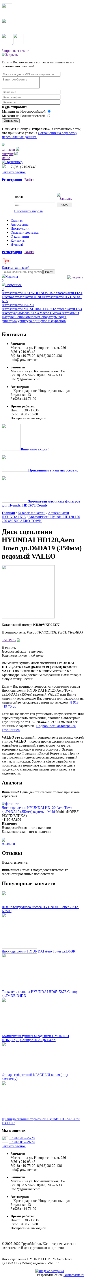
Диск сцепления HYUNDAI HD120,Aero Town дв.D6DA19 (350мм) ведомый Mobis (37, 810)
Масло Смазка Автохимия (59, 313)
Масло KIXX (29, 313)
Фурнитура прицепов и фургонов (40, 321)
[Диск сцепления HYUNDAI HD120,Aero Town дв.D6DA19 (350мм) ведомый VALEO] (28, 617)
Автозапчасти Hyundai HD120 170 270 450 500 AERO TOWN (41, 519)
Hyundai (17, 244)
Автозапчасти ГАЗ (68, 309)
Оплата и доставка (25, 232)
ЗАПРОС (9, 640)
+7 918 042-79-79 (22, 1142)
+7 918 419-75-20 (22, 1138)
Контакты (18, 240)
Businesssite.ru (74, 1275)
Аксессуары (11, 313)
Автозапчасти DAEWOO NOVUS (27, 293)
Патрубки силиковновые (20, 317)
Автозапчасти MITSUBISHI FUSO (28, 309)
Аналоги (8, 843)
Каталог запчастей (16, 267)
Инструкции (20, 228)
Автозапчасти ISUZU (18, 305)
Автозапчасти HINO (27, 297)
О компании (20, 236)
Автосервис (19, 224)
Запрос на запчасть (16, 51)
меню (6, 158)
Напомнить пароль (28, 211)
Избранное (12, 287)
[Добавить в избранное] (18, 640)
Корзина (10, 278)
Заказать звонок (14, 172)
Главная (16, 220)
